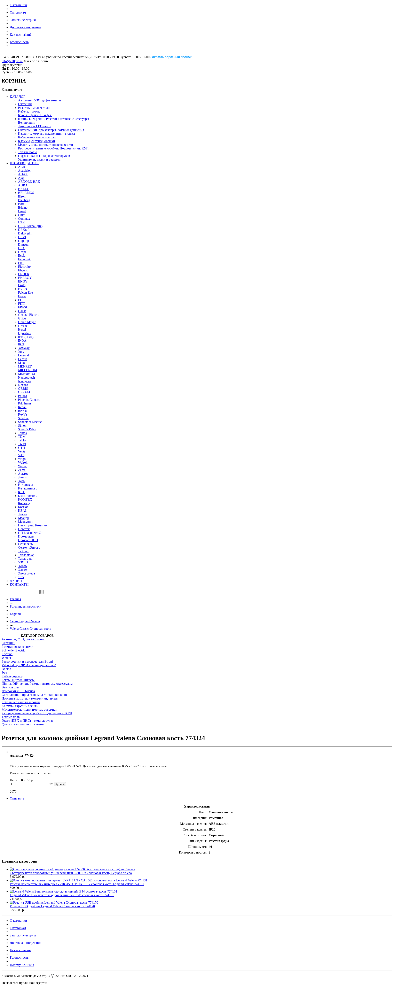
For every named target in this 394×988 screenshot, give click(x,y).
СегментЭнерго (29, 547)
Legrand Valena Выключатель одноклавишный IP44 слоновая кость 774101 (62, 895)
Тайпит (23, 551)
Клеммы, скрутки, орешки (36, 141)
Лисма (22, 514)
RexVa (22, 414)
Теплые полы (27, 152)
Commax (24, 218)
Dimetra (23, 244)
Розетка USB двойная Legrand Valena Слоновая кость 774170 (52, 906)
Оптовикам (18, 12)
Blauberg (24, 200)
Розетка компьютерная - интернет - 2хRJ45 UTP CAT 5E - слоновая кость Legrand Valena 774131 (77, 884)
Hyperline (24, 333)
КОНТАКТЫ (19, 584)
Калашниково (27, 488)
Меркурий (25, 521)
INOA (22, 340)
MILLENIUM (27, 370)
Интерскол (25, 484)
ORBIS (23, 388)
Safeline (23, 418)
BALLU (23, 189)
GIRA (22, 318)
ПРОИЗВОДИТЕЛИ (24, 163)
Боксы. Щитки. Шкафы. (35, 115)
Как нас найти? (20, 34)
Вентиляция (26, 122)
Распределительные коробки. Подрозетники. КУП (53, 148)
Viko (21, 455)
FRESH (23, 307)
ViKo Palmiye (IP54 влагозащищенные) (29, 665)
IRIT (21, 344)
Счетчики (25, 104)
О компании (18, 5)
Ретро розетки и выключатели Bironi (27, 661)
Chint (21, 215)
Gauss (22, 311)
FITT (21, 303)
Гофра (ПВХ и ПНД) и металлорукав (44, 155)
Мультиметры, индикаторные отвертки (45, 144)
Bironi (22, 196)
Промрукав (26, 536)
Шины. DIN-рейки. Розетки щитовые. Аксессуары (53, 119)
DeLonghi (24, 233)
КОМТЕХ (25, 499)
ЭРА (21, 577)
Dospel (22, 252)
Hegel (22, 329)
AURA (23, 185)
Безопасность (19, 42)
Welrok (22, 462)
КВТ (21, 492)
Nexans (23, 385)
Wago (22, 459)
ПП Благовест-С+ (30, 532)
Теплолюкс (26, 555)
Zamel (22, 470)
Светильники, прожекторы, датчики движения (51, 130)
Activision (24, 170)
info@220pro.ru (12, 61)
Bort (21, 204)
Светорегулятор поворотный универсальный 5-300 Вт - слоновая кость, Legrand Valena (71, 873)
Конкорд (24, 503)
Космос (23, 507)
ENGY (22, 281)
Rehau (22, 407)
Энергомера (26, 573)
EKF (21, 263)
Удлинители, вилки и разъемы (39, 159)
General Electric (28, 314)
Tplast (22, 444)
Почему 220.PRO (22, 965)
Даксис (23, 477)
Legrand (23, 355)
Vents (21, 451)
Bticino (22, 207)
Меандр (23, 518)
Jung (21, 351)
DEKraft (23, 229)
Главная (15, 599)
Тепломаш (25, 558)
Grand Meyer (27, 322)
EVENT (23, 289)
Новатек (24, 529)
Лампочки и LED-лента (34, 126)
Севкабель (25, 544)
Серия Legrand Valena (25, 621)
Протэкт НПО (28, 540)
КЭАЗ (22, 510)
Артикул (16, 755)
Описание (17, 798)
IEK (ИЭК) (25, 337)
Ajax (21, 178)
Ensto (21, 285)
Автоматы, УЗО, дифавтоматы (39, 100)
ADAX (23, 174)
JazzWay (24, 348)
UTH (21, 447)
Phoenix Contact (29, 399)
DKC (21, 248)
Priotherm (24, 403)
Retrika (22, 410)
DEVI (22, 237)
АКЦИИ (16, 580)
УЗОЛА (23, 562)
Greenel (23, 325)
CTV (21, 222)
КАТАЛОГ (17, 96)
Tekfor (22, 440)
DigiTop (23, 240)
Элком (22, 569)
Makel (22, 362)
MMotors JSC (27, 374)
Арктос (23, 473)
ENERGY (25, 277)
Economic (24, 259)
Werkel (22, 466)
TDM (21, 436)
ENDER (23, 274)
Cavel (22, 211)
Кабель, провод (29, 111)
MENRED (25, 366)
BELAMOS (26, 192)
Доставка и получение (25, 27)
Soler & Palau (27, 429)
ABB (21, 167)
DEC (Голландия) (30, 226)
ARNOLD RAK (29, 181)
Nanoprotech (26, 377)
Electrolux (24, 266)
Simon (22, 425)
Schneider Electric (30, 422)
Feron (22, 296)
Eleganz (23, 270)
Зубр (21, 481)
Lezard (22, 359)
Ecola (21, 255)
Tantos (22, 433)
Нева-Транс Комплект (33, 525)
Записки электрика (23, 20)
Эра (4, 672)
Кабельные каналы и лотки (37, 137)
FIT (20, 300)
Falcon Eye (25, 292)
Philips (22, 396)
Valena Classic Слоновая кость (30, 628)
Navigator (24, 381)
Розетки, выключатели (34, 107)
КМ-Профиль (27, 495)
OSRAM (24, 392)
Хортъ (22, 566)
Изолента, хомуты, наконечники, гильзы (46, 133)
